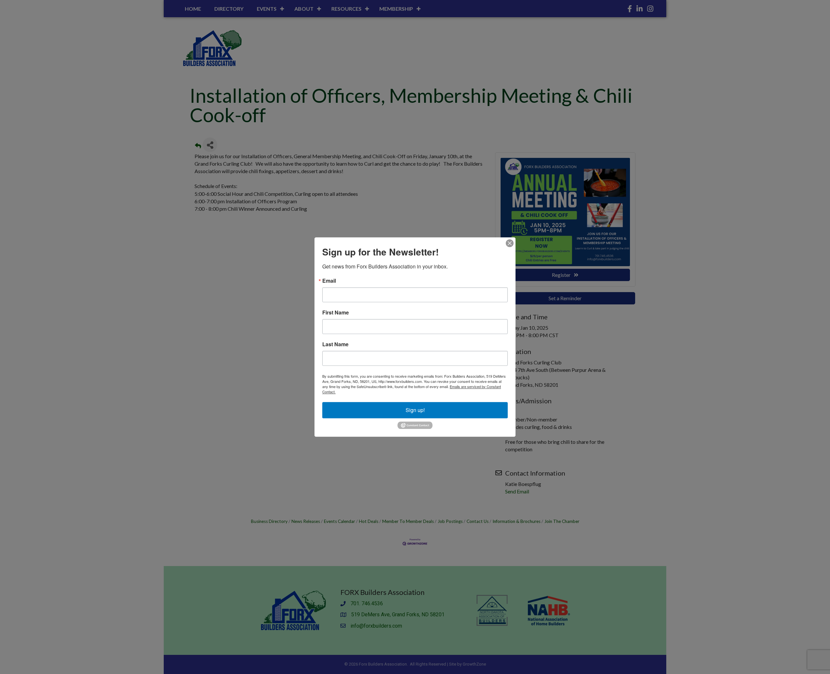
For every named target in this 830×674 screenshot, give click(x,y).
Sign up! (415, 410)
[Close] (510, 243)
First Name (335, 312)
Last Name (335, 344)
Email (329, 280)
